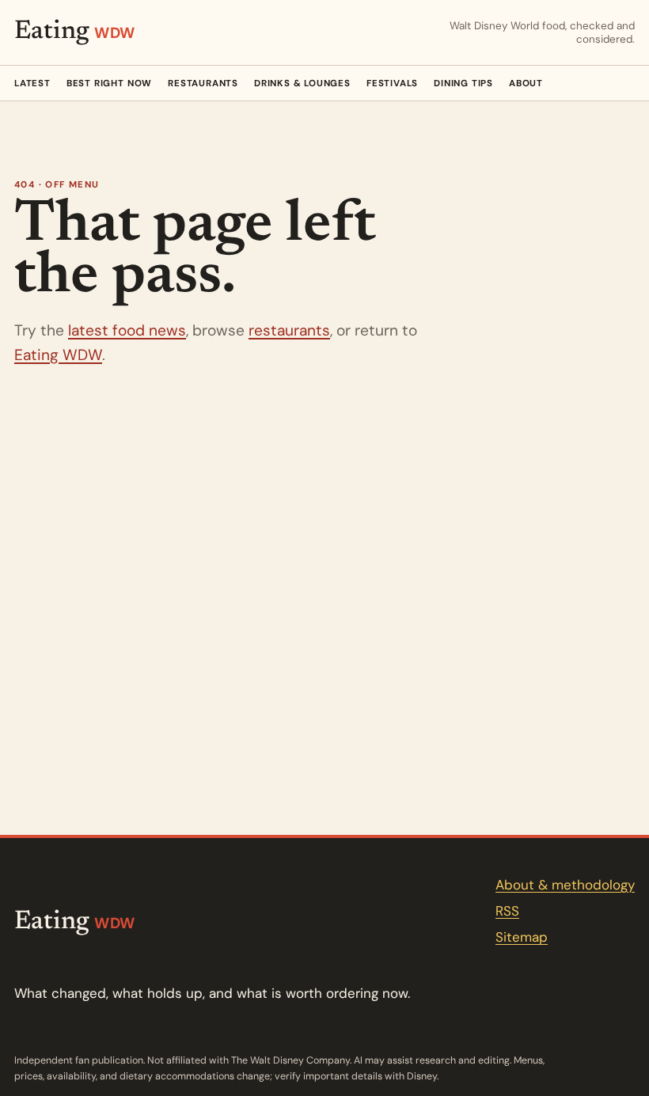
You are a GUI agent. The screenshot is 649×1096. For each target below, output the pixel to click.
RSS (507, 911)
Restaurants (203, 83)
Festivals (392, 83)
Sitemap (521, 937)
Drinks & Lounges (302, 83)
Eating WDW (58, 355)
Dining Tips (463, 83)
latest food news (127, 330)
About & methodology (565, 884)
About (526, 83)
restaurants (289, 330)
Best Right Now (109, 83)
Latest (32, 83)
